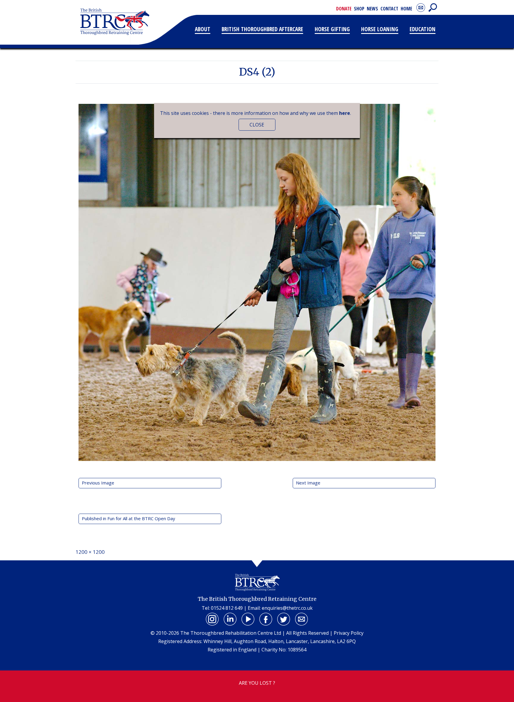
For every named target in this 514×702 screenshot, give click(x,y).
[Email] (301, 619)
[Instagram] (212, 619)
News (372, 8)
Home (406, 8)
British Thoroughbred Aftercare (262, 29)
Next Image (308, 483)
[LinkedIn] (230, 619)
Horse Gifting (332, 29)
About (202, 29)
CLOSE (257, 124)
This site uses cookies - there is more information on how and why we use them (255, 113)
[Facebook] (266, 619)
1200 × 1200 (90, 551)
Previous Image (98, 483)
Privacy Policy (348, 633)
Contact (389, 8)
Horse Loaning (379, 29)
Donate (344, 8)
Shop (359, 8)
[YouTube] (248, 619)
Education (422, 29)
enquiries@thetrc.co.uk (287, 608)
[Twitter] (284, 619)
